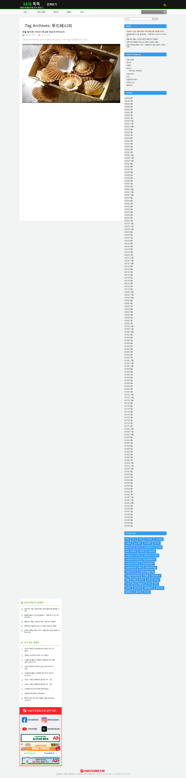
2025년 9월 (128, 129)
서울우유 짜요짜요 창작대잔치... (35, 693)
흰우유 (146, 592)
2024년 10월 (128, 161)
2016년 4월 (128, 452)
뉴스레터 (137, 543)
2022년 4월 (128, 246)
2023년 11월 (128, 192)
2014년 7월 (128, 511)
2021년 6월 (128, 275)
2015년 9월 (128, 472)
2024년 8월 (128, 166)
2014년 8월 (128, 509)
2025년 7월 (128, 135)
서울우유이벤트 (147, 564)
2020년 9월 (128, 300)
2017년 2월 (128, 423)
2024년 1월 (128, 186)
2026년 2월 (128, 115)
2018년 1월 (128, 392)
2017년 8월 (128, 406)
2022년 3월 (128, 249)
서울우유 (151, 551)
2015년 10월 (128, 469)
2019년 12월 (128, 326)
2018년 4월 (128, 383)
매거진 (128, 62)
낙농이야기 (130, 74)
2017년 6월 (128, 412)
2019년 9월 (128, 335)
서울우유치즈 (131, 572)
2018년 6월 (128, 377)
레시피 (138, 547)
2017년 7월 (128, 409)
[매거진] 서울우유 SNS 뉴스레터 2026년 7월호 (142, 42)
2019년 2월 (128, 355)
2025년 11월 (128, 124)
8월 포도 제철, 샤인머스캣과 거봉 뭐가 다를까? (142, 39)
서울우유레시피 (149, 559)
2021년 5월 (128, 278)
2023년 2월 (128, 218)
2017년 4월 (128, 417)
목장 (159, 547)
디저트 (156, 543)
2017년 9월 (128, 403)
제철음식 (141, 584)
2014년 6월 (128, 514)
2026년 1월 (128, 118)
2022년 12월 (128, 223)
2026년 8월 (128, 98)
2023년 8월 (128, 201)
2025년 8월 (128, 132)
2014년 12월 (128, 497)
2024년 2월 (128, 184)
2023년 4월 (128, 212)
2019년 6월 (128, 343)
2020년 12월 (128, 292)
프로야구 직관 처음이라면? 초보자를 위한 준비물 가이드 (145, 31)
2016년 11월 (128, 432)
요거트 (141, 580)
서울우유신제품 (132, 564)
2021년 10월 (128, 263)
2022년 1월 (128, 255)
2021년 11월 (128, 261)
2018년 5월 (128, 380)
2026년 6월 (128, 104)
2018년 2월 (128, 389)
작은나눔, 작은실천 (135, 71)
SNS (127, 539)
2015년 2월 (128, 491)
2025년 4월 (128, 144)
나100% (149, 539)
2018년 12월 (128, 360)
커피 (156, 584)
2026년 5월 (128, 107)
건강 (140, 539)
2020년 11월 (128, 295)
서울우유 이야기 (30, 35)
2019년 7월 (128, 340)
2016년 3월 (128, 454)
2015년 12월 (128, 463)
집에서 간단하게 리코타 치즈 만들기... (37, 655)
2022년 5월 (128, 243)
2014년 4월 (128, 520)
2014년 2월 (128, 526)
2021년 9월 (128, 266)
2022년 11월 (128, 226)
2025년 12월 (128, 121)
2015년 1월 (128, 494)
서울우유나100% (151, 555)
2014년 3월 (128, 523)
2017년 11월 (128, 397)
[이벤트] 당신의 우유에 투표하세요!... (37, 689)
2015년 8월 (128, 474)
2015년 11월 (128, 466)
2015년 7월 (128, 477)
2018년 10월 (128, 366)
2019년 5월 (128, 346)
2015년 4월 (128, 486)
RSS (165, 5)
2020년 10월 (128, 298)
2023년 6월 (128, 206)
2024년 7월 (128, 169)
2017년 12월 (128, 395)
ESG (128, 77)
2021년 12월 (128, 258)
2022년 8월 (128, 235)
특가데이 (137, 588)
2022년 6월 (128, 241)
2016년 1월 (128, 460)
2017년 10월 (128, 400)
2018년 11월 (128, 363)
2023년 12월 (128, 189)
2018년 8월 (128, 372)
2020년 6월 (128, 309)
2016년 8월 (128, 440)
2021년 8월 (128, 269)
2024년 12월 (128, 155)
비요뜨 (142, 551)
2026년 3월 (128, 112)
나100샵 (158, 539)
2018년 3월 (128, 386)
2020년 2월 (128, 320)
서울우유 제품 (150, 568)
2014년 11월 (128, 500)
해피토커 (129, 85)
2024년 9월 (128, 164)
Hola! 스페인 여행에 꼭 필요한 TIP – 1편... (39, 680)
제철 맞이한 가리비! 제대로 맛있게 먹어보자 (43, 31)
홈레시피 (159, 588)
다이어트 (147, 543)
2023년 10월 (128, 195)
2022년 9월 (128, 232)
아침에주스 (155, 576)
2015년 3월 (128, 489)
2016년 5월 (128, 449)
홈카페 (138, 592)
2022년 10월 (128, 229)
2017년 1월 (128, 426)
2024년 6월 (128, 172)
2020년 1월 (128, 323)
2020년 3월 (128, 318)
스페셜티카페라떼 (133, 576)
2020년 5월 (128, 312)
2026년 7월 (128, 101)
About (128, 68)
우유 (149, 580)
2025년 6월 (128, 138)
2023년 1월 (128, 221)
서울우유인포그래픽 (134, 568)
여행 (134, 580)
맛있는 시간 (130, 82)
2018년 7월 (128, 375)
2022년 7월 (128, 238)
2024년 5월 (128, 175)
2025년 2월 (128, 149)
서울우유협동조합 (146, 572)
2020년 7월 (128, 306)
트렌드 (128, 588)
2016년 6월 (128, 446)
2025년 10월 (128, 126)
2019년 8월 (128, 337)
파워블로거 (148, 588)
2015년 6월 (128, 480)
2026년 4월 (128, 109)
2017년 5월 (128, 414)
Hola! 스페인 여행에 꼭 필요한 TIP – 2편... (39, 684)
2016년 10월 (128, 434)
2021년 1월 (128, 289)
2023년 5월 (128, 209)
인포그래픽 (130, 60)
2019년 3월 (128, 352)
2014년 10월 (128, 503)
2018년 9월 (128, 369)
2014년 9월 (128, 506)
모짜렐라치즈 (149, 547)
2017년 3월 (128, 420)
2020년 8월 (128, 303)
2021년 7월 (128, 272)
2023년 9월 (128, 198)
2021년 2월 (128, 286)
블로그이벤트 (131, 551)
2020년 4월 (128, 315)
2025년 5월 (128, 141)
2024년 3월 (128, 181)
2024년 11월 (128, 158)
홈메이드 (129, 592)
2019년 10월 (128, 332)
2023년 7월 (128, 203)
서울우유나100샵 (133, 559)
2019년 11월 (128, 329)
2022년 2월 (128, 252)
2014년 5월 (128, 517)
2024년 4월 (128, 178)
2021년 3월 (128, 283)
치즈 (149, 584)
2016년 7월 (128, 443)
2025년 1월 (128, 152)
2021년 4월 (128, 280)
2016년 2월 (128, 457)
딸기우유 (129, 547)
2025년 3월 (128, 146)
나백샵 (128, 543)
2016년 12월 (128, 429)
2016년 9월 (128, 437)
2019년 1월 (128, 357)
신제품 (145, 576)
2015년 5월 (128, 483)
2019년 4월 (128, 349)
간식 (134, 539)
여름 (127, 580)
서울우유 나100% (133, 555)
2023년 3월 (128, 215)
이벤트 (128, 65)
